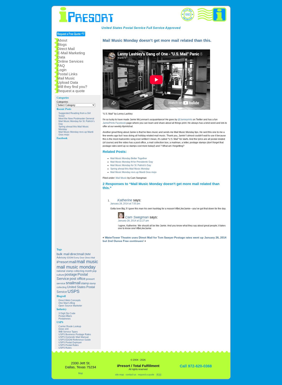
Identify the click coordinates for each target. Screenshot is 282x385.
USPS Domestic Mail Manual (74, 337)
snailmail (73, 283)
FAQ (61, 66)
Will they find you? (72, 87)
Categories (62, 102)
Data (61, 57)
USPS (73, 291)
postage (71, 274)
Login (62, 70)
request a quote (146, 374)
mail (72, 262)
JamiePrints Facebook (114, 123)
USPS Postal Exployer (70, 342)
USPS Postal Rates (69, 345)
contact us (131, 374)
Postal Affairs (65, 316)
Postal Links (67, 74)
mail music (87, 261)
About (62, 40)
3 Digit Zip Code (67, 313)
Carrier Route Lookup (70, 326)
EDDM (70, 257)
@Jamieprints (185, 119)
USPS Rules (65, 347)
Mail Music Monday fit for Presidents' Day (131, 162)
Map (80, 373)
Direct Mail (66, 49)
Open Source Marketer (70, 305)
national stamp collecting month (74, 271)
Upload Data (67, 82)
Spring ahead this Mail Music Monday (129, 168)
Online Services (70, 61)
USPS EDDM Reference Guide (75, 339)
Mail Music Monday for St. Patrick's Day (130, 165)
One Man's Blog (67, 303)
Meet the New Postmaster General (76, 118)
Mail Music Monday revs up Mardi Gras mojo (133, 172)
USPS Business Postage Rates (75, 334)
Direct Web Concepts (70, 300)
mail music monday (76, 267)
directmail (77, 254)
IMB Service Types (68, 331)
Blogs (62, 45)
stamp (85, 283)
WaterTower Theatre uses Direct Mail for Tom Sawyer (139, 237)
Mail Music (121, 178)
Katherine (124, 200)
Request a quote (71, 91)
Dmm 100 (64, 329)
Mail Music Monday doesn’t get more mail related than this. (157, 40)
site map (119, 374)
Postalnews (65, 318)
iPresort (62, 262)
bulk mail (63, 254)
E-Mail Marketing (71, 53)
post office (77, 279)
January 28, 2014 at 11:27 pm (133, 220)
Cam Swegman (137, 217)
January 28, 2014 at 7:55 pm (125, 203)
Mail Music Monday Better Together (128, 158)
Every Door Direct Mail (84, 257)
